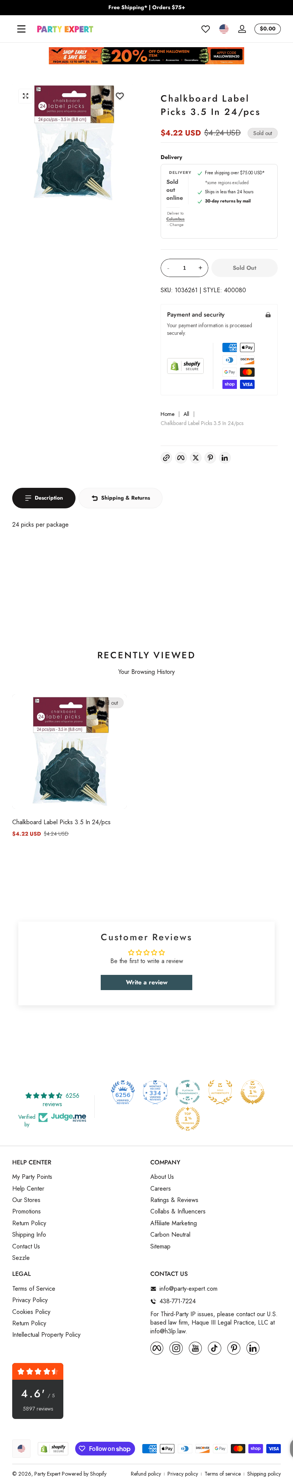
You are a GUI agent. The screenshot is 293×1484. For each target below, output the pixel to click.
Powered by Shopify (84, 1474)
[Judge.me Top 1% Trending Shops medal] (187, 1119)
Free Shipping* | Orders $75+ (146, 7)
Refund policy (146, 1474)
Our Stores (26, 1200)
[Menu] (21, 29)
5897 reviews (38, 1408)
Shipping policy (264, 1474)
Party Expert (47, 1474)
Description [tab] (49, 498)
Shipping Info (29, 1235)
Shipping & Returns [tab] (125, 498)
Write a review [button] (146, 982)
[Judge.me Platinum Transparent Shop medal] (187, 1092)
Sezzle (21, 1258)
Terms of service (222, 1474)
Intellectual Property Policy (46, 1335)
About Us (162, 1177)
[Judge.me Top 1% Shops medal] (252, 1092)
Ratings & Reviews (174, 1200)
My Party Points (32, 1177)
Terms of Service (33, 1289)
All (186, 414)
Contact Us (26, 1246)
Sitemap (160, 1246)
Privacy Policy (30, 1300)
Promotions (26, 1211)
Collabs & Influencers (178, 1211)
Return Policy (29, 1223)
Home (167, 414)
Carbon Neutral (170, 1235)
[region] (146, 8)
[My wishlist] (205, 29)
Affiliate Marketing (173, 1223)
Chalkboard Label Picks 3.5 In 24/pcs (61, 822)
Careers (160, 1189)
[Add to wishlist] (119, 96)
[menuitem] (77, 1177)
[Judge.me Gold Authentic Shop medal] (220, 1092)
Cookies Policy (31, 1312)
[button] (224, 29)
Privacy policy (182, 1474)
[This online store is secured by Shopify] (185, 366)
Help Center (28, 1189)
